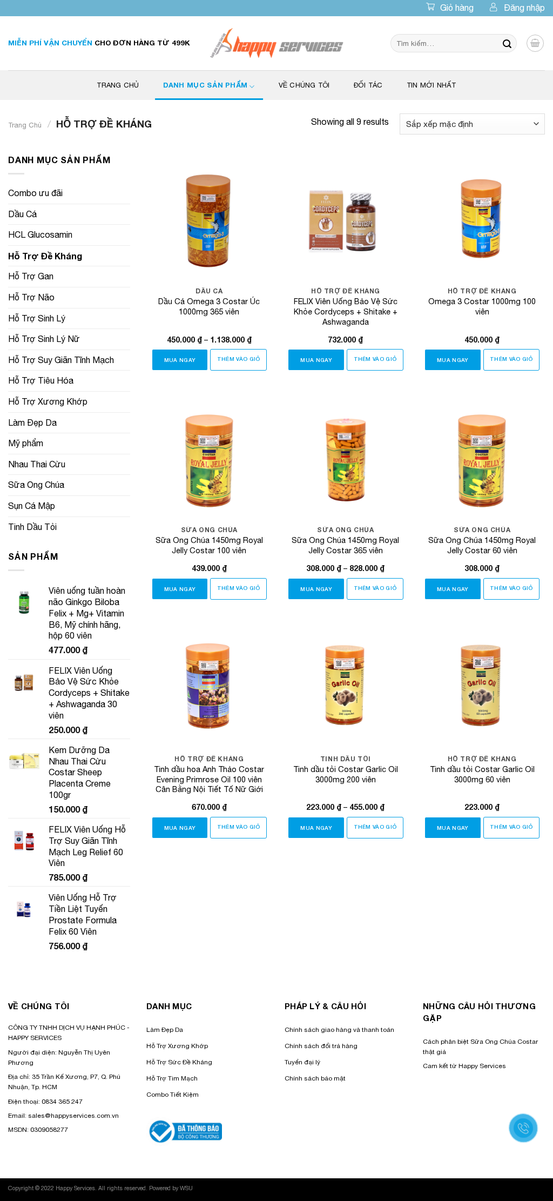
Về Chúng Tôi (304, 85)
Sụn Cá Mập (31, 506)
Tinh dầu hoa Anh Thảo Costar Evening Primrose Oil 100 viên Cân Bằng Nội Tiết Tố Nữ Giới (209, 779)
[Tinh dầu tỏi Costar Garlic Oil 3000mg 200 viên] (345, 684)
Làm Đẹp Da (32, 422)
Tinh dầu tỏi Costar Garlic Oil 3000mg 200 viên (345, 774)
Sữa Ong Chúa (36, 484)
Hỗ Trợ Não (31, 297)
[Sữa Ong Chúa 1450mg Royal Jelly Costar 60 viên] (482, 455)
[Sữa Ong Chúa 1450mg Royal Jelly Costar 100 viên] (209, 455)
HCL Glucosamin (40, 234)
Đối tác (368, 85)
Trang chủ (25, 125)
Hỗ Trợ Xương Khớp (47, 401)
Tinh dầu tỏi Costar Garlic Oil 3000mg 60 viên (482, 774)
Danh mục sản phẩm (205, 84)
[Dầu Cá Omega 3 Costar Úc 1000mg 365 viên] (209, 216)
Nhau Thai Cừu (36, 464)
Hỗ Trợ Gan (30, 276)
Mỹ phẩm (25, 443)
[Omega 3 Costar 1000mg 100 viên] (482, 216)
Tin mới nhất (431, 85)
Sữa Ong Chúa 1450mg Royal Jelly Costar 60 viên (482, 545)
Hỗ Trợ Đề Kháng (45, 256)
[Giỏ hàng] (535, 43)
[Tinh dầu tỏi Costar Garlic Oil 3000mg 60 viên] (482, 684)
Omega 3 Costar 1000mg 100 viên (482, 306)
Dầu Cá (22, 214)
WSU (186, 1188)
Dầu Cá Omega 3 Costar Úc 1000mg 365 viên (209, 306)
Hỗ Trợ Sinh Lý (36, 318)
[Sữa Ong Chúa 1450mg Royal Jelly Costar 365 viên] (345, 455)
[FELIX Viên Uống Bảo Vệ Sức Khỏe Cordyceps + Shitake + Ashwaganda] (345, 216)
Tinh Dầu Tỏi (32, 527)
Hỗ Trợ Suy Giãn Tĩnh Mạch (61, 360)
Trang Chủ (118, 85)
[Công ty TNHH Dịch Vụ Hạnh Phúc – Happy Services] (276, 43)
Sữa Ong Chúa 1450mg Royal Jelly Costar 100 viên (209, 545)
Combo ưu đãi (35, 193)
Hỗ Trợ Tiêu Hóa (40, 380)
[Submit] (507, 43)
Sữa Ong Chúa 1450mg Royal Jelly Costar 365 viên (345, 545)
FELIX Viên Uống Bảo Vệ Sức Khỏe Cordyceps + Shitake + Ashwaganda (345, 311)
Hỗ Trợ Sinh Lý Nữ (44, 339)
